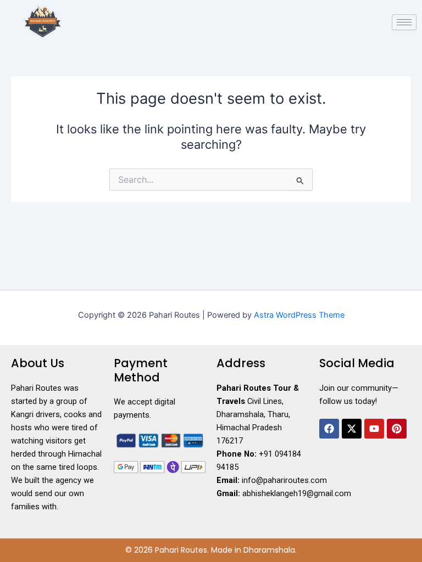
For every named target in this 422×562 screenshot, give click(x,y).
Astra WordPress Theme (299, 315)
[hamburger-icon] (404, 22)
